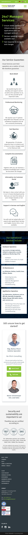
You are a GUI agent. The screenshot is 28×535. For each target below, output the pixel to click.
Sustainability (5, 483)
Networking (4, 477)
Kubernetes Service (6, 479)
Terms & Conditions (6, 463)
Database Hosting (6, 475)
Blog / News (4, 457)
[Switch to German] (19, 1)
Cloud (3, 470)
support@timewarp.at (6, 1)
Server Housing (5, 481)
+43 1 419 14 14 (7, 497)
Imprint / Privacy (5, 465)
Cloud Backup (5, 473)
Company (3, 459)
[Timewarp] (8, 6)
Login (16, 1)
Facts (2, 461)
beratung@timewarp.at (9, 499)
